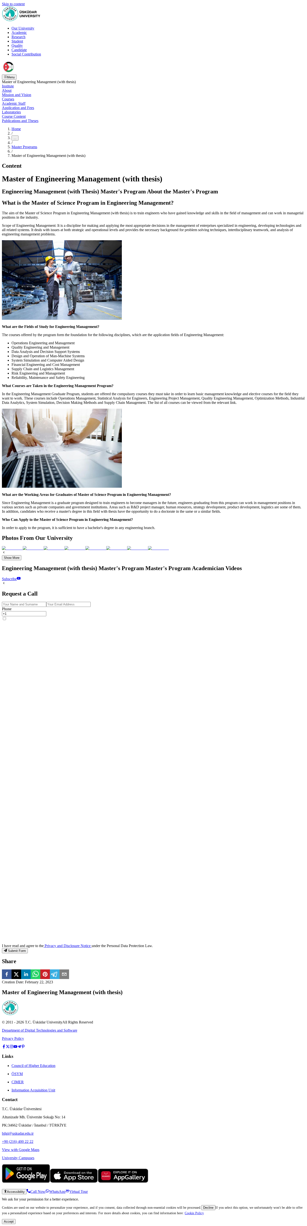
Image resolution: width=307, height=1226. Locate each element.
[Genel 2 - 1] (12, 548)
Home (16, 129)
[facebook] (7, 974)
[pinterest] (45, 974)
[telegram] (54, 974)
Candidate (19, 50)
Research (18, 37)
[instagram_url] (11, 1047)
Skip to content (13, 4)
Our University (23, 28)
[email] (64, 974)
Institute (8, 86)
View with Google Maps (20, 1150)
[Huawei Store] (123, 1181)
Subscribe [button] (9, 579)
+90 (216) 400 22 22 (17, 1142)
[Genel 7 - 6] (116, 548)
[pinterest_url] (23, 1047)
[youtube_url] (15, 1047)
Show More (11, 558)
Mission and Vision (16, 95)
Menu (11, 77)
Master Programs (24, 147)
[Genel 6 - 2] (33, 548)
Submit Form (17, 951)
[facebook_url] (4, 1047)
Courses (8, 99)
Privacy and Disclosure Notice (68, 946)
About (7, 90)
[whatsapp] (35, 974)
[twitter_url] (8, 1047)
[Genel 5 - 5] (95, 548)
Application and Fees (18, 108)
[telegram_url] (19, 1047)
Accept (9, 1221)
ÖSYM (17, 1074)
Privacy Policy (13, 1038)
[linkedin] (26, 974)
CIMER (18, 1082)
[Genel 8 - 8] (158, 548)
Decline (208, 1207)
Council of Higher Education (33, 1066)
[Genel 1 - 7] (137, 548)
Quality (17, 45)
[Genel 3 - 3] (54, 548)
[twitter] (16, 974)
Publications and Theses (20, 121)
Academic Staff (13, 103)
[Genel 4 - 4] (75, 548)
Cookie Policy (194, 1213)
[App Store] (74, 1181)
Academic (19, 33)
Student (17, 41)
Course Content (14, 116)
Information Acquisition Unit (33, 1090)
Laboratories (11, 112)
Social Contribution (26, 54)
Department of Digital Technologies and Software (39, 1030)
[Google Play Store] (26, 1181)
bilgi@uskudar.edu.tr (18, 1133)
